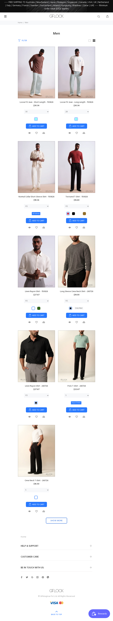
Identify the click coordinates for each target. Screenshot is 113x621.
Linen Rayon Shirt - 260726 (36, 386)
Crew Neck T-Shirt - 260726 (36, 480)
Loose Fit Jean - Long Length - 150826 (76, 102)
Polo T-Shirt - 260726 (77, 386)
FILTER (24, 40)
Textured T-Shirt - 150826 (77, 196)
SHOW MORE (56, 520)
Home (20, 22)
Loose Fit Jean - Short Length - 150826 (36, 102)
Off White (36, 213)
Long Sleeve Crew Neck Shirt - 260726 (76, 291)
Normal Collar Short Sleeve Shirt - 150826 (36, 196)
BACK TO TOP (56, 614)
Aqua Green (76, 402)
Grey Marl (79, 308)
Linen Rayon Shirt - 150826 (36, 291)
